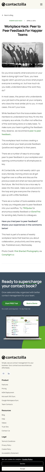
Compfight (7, 254)
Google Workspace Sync (10, 400)
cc (13, 254)
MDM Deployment (8, 392)
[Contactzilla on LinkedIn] (8, 373)
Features (5, 385)
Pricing (4, 388)
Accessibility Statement (10, 453)
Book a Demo (32, 303)
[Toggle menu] (41, 4)
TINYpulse (27, 208)
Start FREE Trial (11, 303)
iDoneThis (35, 211)
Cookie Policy (6, 449)
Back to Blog (8, 15)
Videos (4, 423)
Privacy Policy (6, 445)
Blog (3, 415)
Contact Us (6, 431)
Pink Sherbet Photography (26, 251)
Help (3, 419)
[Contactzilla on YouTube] (3, 373)
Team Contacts (7, 404)
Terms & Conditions (8, 441)
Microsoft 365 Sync (8, 396)
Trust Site (5, 427)
